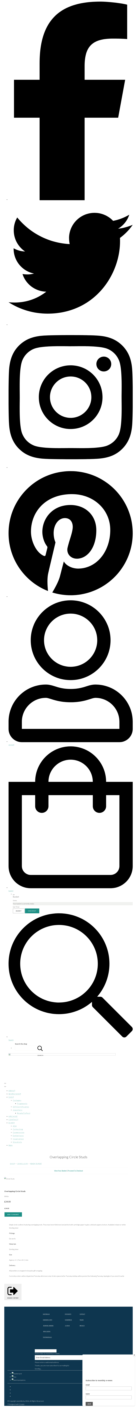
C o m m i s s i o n (18, 1132)
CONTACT (82, 1314)
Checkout (32, 911)
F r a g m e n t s (22, 1104)
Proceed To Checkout (75, 1171)
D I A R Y (12, 1123)
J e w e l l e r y (17, 1110)
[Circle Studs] (7, 1185)
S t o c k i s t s (17, 1142)
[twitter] (71, 325)
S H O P (11, 1097)
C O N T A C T (13, 1120)
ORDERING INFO (47, 1320)
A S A (14, 1126)
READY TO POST (36, 1164)
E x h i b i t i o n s (18, 1136)
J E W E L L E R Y (22, 1164)
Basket (19, 911)
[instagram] (71, 467)
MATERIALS (46, 1314)
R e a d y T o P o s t (23, 1113)
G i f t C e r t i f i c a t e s (21, 1107)
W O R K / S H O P (15, 1094)
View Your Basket (60, 1171)
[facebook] (71, 200)
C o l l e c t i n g (18, 1129)
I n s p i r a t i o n (18, 1139)
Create (21, 1404)
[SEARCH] (40, 1048)
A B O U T (12, 1091)
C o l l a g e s (17, 1100)
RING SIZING (46, 1331)
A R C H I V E (13, 1116)
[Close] (134, 1355)
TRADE (82, 1320)
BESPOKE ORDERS (48, 1325)
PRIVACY (82, 1325)
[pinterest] (71, 597)
